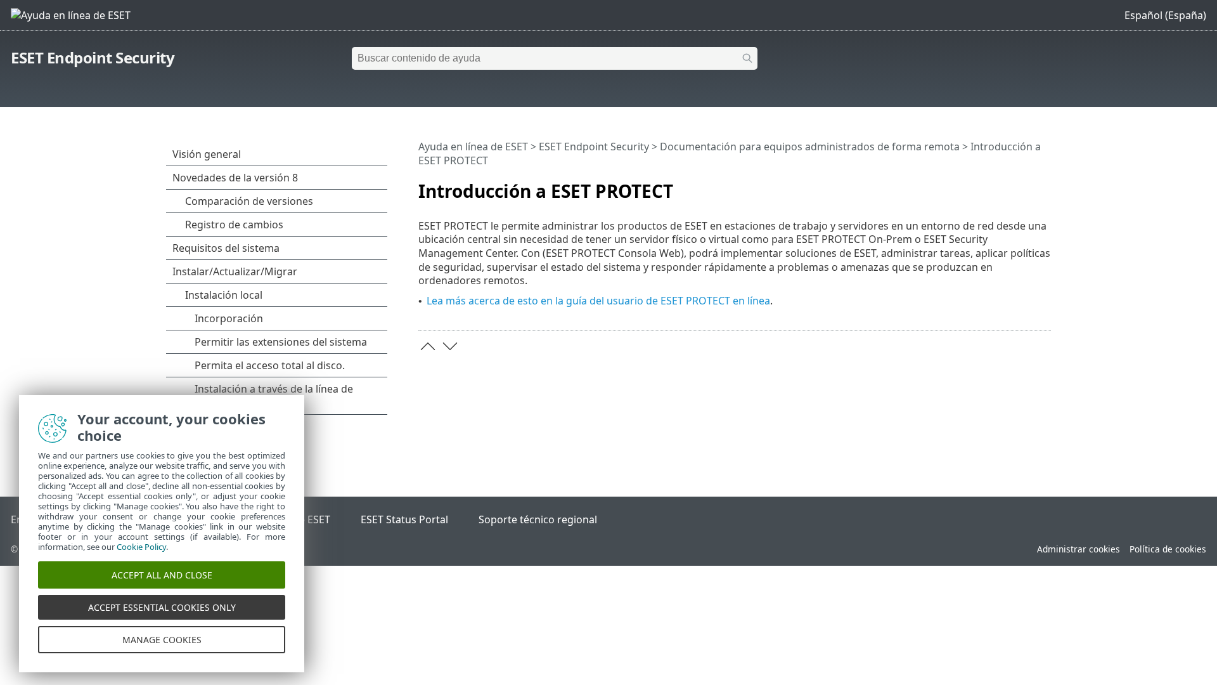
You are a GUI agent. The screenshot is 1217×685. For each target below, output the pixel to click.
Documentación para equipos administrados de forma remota (810, 146)
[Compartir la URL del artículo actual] (1006, 186)
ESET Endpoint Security (92, 57)
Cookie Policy (141, 546)
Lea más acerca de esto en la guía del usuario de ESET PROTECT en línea (598, 301)
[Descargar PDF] (1025, 186)
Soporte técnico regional (538, 519)
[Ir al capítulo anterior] (427, 346)
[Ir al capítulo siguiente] (450, 346)
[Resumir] (1044, 186)
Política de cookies (1168, 549)
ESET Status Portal (404, 519)
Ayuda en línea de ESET (473, 146)
